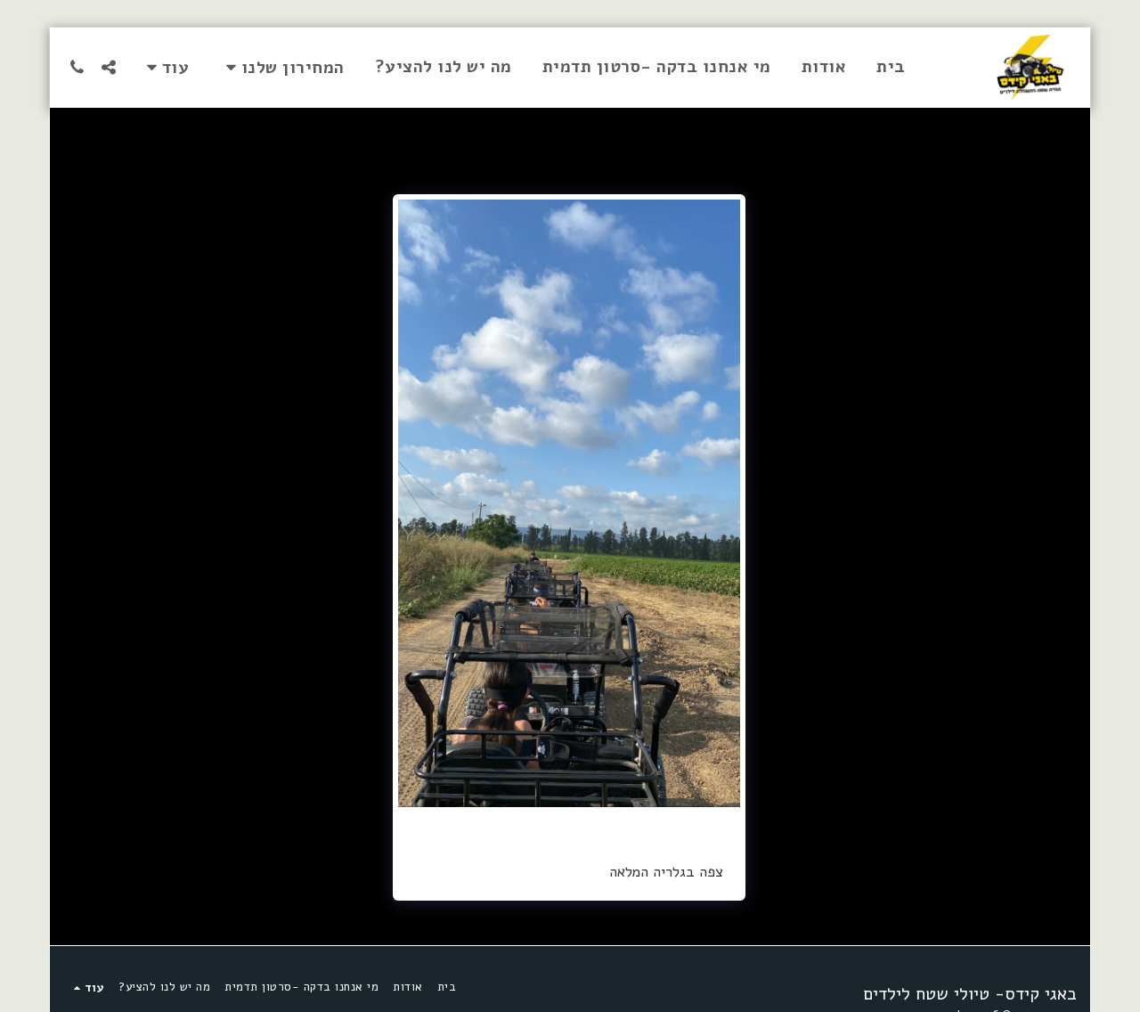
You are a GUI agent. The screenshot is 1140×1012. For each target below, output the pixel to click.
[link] (569, 826)
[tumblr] (646, 826)
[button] (282, 67)
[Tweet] (697, 826)
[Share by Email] (620, 826)
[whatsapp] (594, 826)
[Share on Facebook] (723, 826)
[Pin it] (672, 826)
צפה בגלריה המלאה (666, 871)
